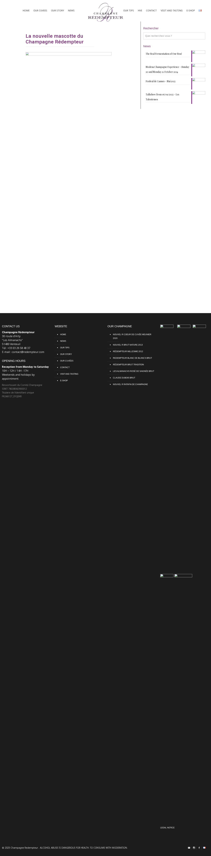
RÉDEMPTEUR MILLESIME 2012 (128, 351)
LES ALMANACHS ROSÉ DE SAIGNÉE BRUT (133, 371)
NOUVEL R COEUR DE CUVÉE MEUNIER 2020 (132, 336)
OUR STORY (66, 354)
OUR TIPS (64, 348)
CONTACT (65, 367)
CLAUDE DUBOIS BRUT (124, 378)
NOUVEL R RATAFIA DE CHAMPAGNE (130, 384)
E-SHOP (64, 380)
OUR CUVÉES (66, 361)
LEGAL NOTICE (167, 828)
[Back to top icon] (197, 851)
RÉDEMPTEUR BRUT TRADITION (128, 364)
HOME (63, 334)
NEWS (63, 341)
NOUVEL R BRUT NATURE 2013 (128, 345)
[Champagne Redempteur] (105, 10)
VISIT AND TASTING (69, 374)
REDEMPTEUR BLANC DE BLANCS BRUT (132, 358)
